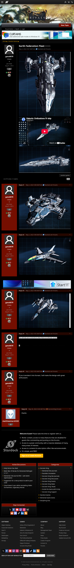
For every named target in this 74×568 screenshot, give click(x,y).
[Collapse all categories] (71, 468)
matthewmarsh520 (11, 421)
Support (62, 522)
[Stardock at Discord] (15, 513)
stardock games (65, 175)
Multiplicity (5, 538)
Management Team (46, 530)
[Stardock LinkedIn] (22, 513)
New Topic (65, 25)
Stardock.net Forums (44, 49)
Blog (42, 528)
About (42, 525)
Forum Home (9, 29)
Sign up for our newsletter (12, 555)
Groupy (4, 540)
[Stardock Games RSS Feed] (26, 513)
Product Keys (63, 533)
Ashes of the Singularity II (27, 525)
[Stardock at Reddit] (12, 513)
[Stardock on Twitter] (10, 509)
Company (44, 522)
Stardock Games (13, 41)
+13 (9, 69)
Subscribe (50, 555)
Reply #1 (21, 185)
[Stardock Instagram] (24, 509)
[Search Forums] (72, 2)
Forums (43, 546)
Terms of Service (35, 565)
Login (23, 29)
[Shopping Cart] (68, 2)
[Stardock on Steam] (27, 509)
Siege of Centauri (25, 543)
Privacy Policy (25, 565)
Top (70, 185)
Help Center (62, 525)
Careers (43, 533)
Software (5, 522)
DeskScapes (5, 535)
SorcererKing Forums (54, 409)
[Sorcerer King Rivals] (37, 14)
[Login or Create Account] (65, 2)
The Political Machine (26, 538)
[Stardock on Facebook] (13, 509)
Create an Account (64, 530)
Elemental (23, 528)
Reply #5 (21, 371)
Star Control (23, 535)
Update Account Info (65, 538)
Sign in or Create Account (31, 456)
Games (22, 522)
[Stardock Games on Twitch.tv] (20, 509)
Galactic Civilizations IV (26, 530)
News (42, 535)
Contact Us (44, 543)
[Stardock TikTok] (19, 513)
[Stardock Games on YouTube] (17, 509)
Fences (3, 533)
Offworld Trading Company (28, 540)
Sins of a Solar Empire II (26, 533)
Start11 (4, 530)
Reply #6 (24, 409)
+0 (10, 424)
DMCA (43, 565)
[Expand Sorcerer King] (39, 468)
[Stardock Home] (6, 2)
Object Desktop (6, 525)
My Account (62, 528)
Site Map (49, 565)
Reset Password (63, 535)
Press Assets (44, 538)
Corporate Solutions (7, 528)
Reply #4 (21, 334)
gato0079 (9, 56)
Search (17, 29)
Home (4, 41)
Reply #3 (21, 291)
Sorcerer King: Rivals (26, 546)
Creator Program (45, 540)
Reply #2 (21, 235)
